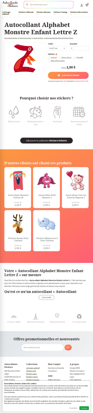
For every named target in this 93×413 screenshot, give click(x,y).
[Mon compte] (81, 5)
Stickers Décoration (79, 12)
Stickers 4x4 (31, 371)
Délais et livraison (77, 371)
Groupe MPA (75, 368)
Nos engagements (77, 374)
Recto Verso (66, 57)
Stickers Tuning (60, 12)
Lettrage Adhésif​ (6, 13)
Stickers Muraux (43, 12)
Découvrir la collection (46, 140)
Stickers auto (31, 374)
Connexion (52, 371)
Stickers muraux (32, 379)
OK (68, 347)
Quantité (73, 44)
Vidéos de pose (54, 379)
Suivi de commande (56, 368)
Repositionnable (58, 61)
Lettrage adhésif (33, 368)
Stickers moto (32, 376)
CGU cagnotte (75, 379)
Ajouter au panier (70, 75)
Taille (50, 44)
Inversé (54, 57)
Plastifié (79, 57)
